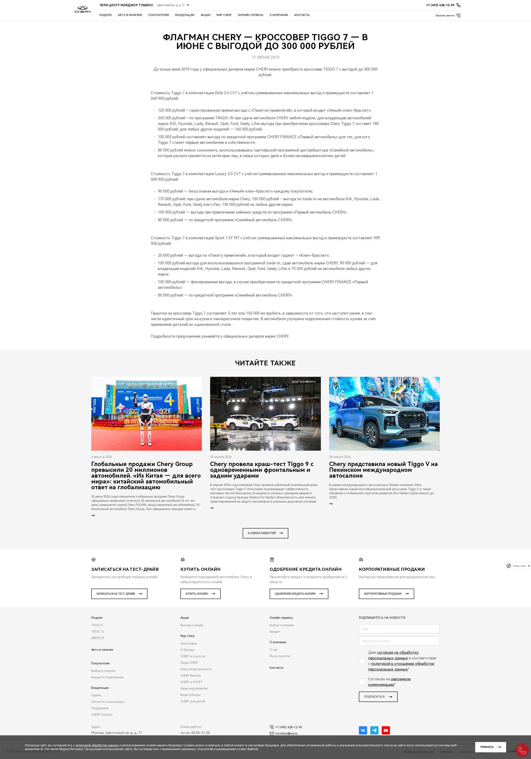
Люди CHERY (189, 662)
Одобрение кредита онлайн (295, 593)
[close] (529, 565)
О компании (279, 15)
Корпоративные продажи (383, 593)
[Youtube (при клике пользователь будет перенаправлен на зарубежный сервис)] (386, 730)
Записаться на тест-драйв (115, 593)
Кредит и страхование (107, 677)
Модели (106, 15)
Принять (486, 747)
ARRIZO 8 (97, 638)
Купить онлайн (197, 593)
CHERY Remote (190, 675)
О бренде (187, 650)
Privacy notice (519, 566)
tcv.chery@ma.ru (286, 733)
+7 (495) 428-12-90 (288, 727)
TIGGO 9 (97, 625)
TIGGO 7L (98, 631)
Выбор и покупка (103, 670)
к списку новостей (262, 533)
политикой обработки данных (97, 745)
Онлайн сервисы (250, 15)
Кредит (275, 631)
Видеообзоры (190, 695)
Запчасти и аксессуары (107, 701)
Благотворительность (196, 669)
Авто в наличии (130, 15)
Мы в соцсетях (280, 656)
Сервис (96, 695)
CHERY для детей (192, 701)
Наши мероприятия (194, 688)
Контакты (302, 15)
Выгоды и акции (191, 625)
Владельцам (185, 15)
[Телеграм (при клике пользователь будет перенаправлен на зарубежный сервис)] (374, 730)
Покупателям (158, 15)
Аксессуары (188, 643)
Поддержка (99, 708)
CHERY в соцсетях (193, 656)
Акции (206, 15)
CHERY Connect (102, 714)
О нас (274, 649)
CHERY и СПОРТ (191, 682)
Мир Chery (224, 15)
